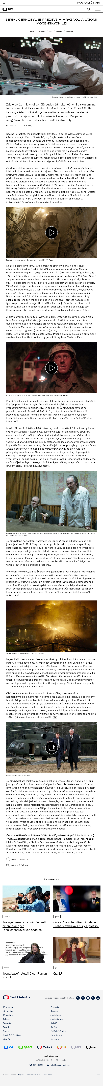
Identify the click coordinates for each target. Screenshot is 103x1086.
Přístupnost (48, 1075)
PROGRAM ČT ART (87, 2)
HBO (50, 32)
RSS (98, 1075)
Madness (69, 32)
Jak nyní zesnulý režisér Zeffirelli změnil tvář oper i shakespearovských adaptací (24, 926)
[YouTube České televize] (88, 999)
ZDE (55, 717)
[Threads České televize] (98, 999)
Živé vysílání (8, 1011)
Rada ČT (54, 1023)
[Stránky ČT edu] (92, 1047)
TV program (8, 1007)
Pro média (54, 1007)
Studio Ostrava (56, 1019)
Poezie (6, 968)
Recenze (59, 32)
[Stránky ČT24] (8, 1048)
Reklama (54, 1011)
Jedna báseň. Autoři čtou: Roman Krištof (25, 975)
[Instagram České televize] (78, 999)
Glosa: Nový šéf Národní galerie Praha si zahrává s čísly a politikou (76, 924)
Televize (42, 32)
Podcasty (7, 1023)
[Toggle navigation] (4, 3)
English (21, 1075)
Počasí (6, 1027)
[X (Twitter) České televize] (93, 999)
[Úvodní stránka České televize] (16, 998)
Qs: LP (58, 973)
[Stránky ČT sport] (25, 1048)
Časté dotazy (56, 1035)
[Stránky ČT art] (76, 1048)
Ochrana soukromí (33, 1075)
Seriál (32, 32)
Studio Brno (55, 1015)
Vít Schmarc (11, 126)
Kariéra (53, 1027)
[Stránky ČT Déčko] (61, 1048)
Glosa (57, 916)
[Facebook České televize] (83, 999)
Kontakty (54, 1039)
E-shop (6, 1031)
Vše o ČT (6, 1039)
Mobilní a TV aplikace (12, 1035)
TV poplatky (8, 1015)
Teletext (6, 1019)
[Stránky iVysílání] (46, 1047)
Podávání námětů (58, 1031)
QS (56, 968)
